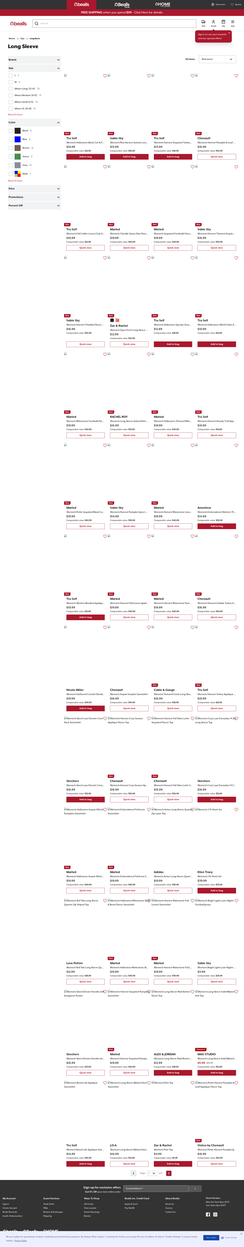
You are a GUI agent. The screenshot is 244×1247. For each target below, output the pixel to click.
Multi (27, 173)
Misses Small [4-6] (26, 102)
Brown (28, 148)
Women (12, 39)
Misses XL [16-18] (25, 108)
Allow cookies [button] (211, 1238)
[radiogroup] (114, 320)
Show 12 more (15, 114)
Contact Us (170, 1212)
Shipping (47, 1216)
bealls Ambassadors (12, 1216)
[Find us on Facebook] (208, 1214)
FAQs (45, 1208)
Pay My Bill (129, 1208)
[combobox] (114, 23)
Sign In (6, 1204)
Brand (12, 59)
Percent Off (16, 205)
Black (27, 130)
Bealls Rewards (10, 1212)
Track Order (48, 1204)
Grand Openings (92, 1212)
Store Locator (90, 1208)
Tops (22, 39)
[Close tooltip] (229, 33)
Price (12, 188)
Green (27, 156)
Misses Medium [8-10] (28, 95)
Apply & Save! (131, 1204)
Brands (87, 1216)
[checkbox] (11, 75)
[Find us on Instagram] (215, 1214)
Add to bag (92, 157)
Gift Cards (88, 1204)
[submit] (195, 1188)
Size (11, 68)
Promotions (16, 197)
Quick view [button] (223, 157)
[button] (229, 1237)
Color (12, 122)
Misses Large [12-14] (27, 88)
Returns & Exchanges (53, 1212)
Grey (27, 165)
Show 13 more (15, 181)
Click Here (141, 12)
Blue (26, 139)
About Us (169, 1204)
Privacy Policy (20, 1241)
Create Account (10, 1208)
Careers (169, 1208)
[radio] (112, 320)
